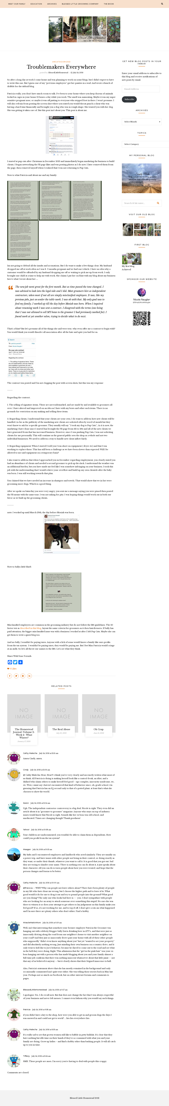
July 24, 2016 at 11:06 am (40, 770)
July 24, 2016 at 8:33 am (48, 1030)
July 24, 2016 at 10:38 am (41, 830)
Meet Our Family (16, 4)
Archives (52, 4)
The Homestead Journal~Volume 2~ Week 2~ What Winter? (24, 733)
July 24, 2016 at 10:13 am (42, 849)
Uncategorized (61, 62)
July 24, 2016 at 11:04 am (40, 803)
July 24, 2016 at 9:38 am (41, 1010)
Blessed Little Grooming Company (80, 4)
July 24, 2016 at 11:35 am (48, 753)
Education (36, 4)
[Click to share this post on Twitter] (16, 676)
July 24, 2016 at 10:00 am (49, 883)
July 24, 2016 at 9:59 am (52, 923)
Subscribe (129, 99)
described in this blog (30, 628)
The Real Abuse (61, 729)
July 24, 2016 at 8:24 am (41, 1056)
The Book (109, 4)
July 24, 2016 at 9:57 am (58, 990)
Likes (13, 668)
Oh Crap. (99, 729)
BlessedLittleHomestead (58, 73)
